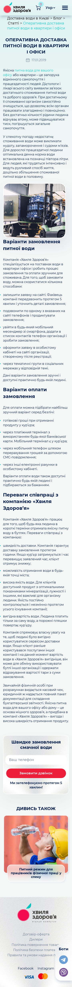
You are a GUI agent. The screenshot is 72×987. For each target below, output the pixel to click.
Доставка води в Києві (28, 18)
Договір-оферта (36, 934)
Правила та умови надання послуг (36, 955)
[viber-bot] (63, 971)
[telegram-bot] (63, 958)
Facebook (26, 968)
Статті (13, 23)
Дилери (36, 939)
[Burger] (65, 9)
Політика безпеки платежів (36, 950)
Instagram (46, 968)
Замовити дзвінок (36, 773)
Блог (57, 18)
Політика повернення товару (36, 945)
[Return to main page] (36, 913)
